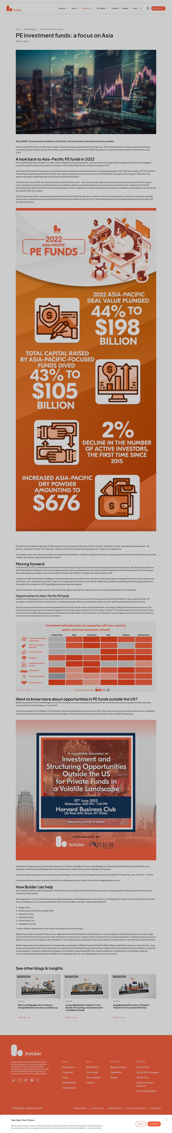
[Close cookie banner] (166, 1119)
